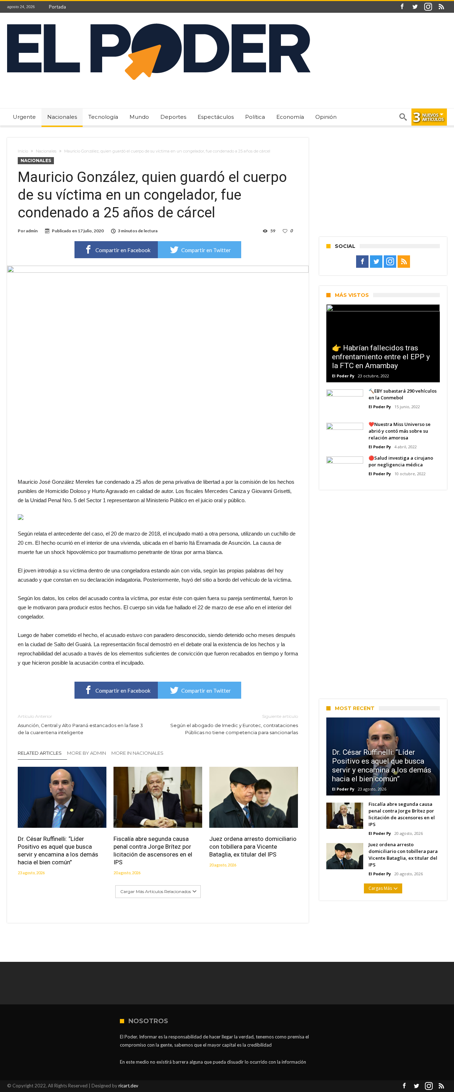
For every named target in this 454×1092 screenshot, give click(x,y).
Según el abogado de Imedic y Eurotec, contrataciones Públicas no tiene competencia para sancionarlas (234, 724)
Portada (57, 7)
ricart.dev (128, 1085)
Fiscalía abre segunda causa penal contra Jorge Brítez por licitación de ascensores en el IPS (153, 850)
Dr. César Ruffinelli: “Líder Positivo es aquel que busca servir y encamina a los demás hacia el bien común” (58, 850)
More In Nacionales (137, 753)
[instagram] (428, 7)
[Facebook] (402, 7)
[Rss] (441, 7)
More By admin (86, 753)
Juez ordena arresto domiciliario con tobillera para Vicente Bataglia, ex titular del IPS (253, 846)
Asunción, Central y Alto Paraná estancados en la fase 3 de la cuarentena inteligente (80, 724)
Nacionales (46, 151)
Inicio (23, 151)
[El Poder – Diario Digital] (158, 23)
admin (32, 230)
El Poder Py (343, 375)
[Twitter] (415, 7)
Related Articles (40, 753)
